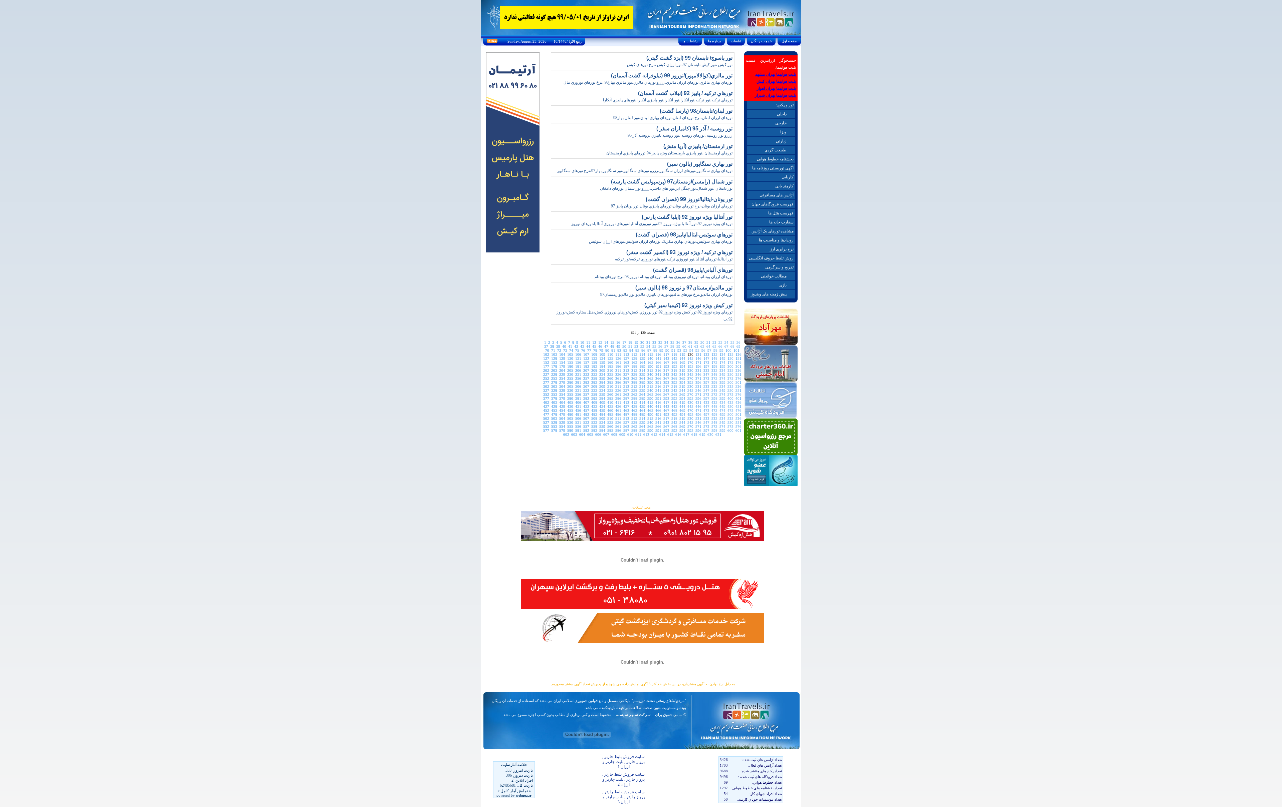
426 (738, 402)
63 (702, 346)
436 (618, 407)
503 (554, 419)
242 (666, 374)
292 (666, 382)
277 (546, 382)
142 (666, 358)
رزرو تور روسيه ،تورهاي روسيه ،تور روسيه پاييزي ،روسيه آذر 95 (680, 135)
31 (708, 342)
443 (674, 407)
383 (594, 398)
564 (642, 427)
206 (578, 370)
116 (658, 354)
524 (722, 419)
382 (586, 398)
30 (702, 342)
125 (730, 354)
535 (610, 423)
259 (602, 378)
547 (706, 423)
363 (634, 394)
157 (586, 362)
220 (690, 370)
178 (554, 366)
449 (722, 407)
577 (546, 431)
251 (738, 374)
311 (618, 386)
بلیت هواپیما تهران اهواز (776, 88)
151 (738, 358)
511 (618, 419)
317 (666, 386)
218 (674, 370)
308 (594, 386)
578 (554, 431)
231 (578, 374)
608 (614, 435)
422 (706, 402)
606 (598, 435)
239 (642, 374)
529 (562, 423)
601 (738, 431)
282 (586, 382)
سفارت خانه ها (781, 222)
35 (732, 342)
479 (562, 415)
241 (658, 374)
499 (722, 415)
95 (697, 350)
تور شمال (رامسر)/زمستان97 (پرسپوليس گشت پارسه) (671, 181)
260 (610, 378)
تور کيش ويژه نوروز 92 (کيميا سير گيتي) (688, 305)
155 (570, 362)
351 (738, 390)
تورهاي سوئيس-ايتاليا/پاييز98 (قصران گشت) (684, 234)
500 (730, 415)
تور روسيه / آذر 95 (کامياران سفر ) (694, 128)
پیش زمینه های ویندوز (769, 294)
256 (578, 378)
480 (570, 415)
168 (674, 362)
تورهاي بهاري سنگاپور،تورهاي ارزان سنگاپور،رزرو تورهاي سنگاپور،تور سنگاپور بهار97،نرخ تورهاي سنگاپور (644, 170)
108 (594, 354)
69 (738, 346)
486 (618, 415)
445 (690, 407)
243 (674, 374)
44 (588, 346)
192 (666, 366)
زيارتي (781, 141)
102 (546, 354)
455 (570, 411)
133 (594, 358)
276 (738, 378)
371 (698, 394)
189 (642, 366)
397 (706, 398)
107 (586, 354)
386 (618, 398)
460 (610, 411)
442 (666, 407)
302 (546, 386)
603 (574, 435)
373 (714, 394)
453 (554, 411)
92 (679, 350)
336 (618, 390)
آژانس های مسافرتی (777, 195)
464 (642, 411)
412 (626, 402)
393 (674, 398)
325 (730, 386)
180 (570, 366)
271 (698, 378)
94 (691, 350)
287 (626, 382)
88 (655, 350)
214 (642, 370)
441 (658, 407)
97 (709, 350)
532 (586, 423)
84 (631, 350)
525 (730, 419)
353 (554, 394)
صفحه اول (789, 41)
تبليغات (736, 41)
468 (674, 411)
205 (570, 370)
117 (666, 354)
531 (578, 423)
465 (650, 411)
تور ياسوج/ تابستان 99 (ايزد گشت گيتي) (689, 58)
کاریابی (788, 177)
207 (586, 370)
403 (554, 402)
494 (682, 415)
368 (674, 394)
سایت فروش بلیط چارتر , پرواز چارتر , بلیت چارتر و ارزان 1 (623, 761)
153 (554, 362)
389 (642, 398)
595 (690, 431)
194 (682, 366)
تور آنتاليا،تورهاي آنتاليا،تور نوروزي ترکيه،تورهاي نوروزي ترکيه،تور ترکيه (673, 259)
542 (666, 423)
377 (546, 398)
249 (722, 374)
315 (650, 386)
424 (722, 402)
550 (730, 423)
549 (722, 423)
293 (674, 382)
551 (738, 423)
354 (562, 394)
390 (650, 398)
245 (690, 374)
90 (667, 350)
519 (682, 419)
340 (650, 390)
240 (650, 374)
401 (738, 398)
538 (634, 423)
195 (690, 366)
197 (706, 366)
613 (654, 435)
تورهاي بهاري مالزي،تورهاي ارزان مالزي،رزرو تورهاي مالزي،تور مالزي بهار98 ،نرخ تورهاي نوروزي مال (648, 82)
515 (650, 419)
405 (570, 402)
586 (618, 431)
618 (694, 435)
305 (570, 386)
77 (589, 350)
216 (658, 370)
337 (626, 390)
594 (682, 431)
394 (682, 398)
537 (626, 423)
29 (696, 342)
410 (610, 402)
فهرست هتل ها (781, 213)
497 (706, 415)
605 (590, 435)
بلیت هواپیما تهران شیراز (775, 95)
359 (602, 394)
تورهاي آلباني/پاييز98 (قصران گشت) (692, 270)
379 (562, 398)
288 (634, 382)
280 (570, 382)
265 (650, 378)
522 (706, 419)
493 (674, 415)
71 (553, 350)
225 (730, 370)
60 (684, 346)
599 (722, 431)
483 (594, 415)
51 (630, 346)
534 (602, 423)
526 (738, 419)
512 (626, 419)
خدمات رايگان (761, 41)
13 (600, 342)
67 (726, 346)
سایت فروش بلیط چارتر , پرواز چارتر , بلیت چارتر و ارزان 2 (623, 779)
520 (690, 419)
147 (706, 358)
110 (610, 354)
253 (554, 378)
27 (684, 342)
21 (648, 342)
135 (610, 358)
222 (706, 370)
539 (642, 423)
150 (730, 358)
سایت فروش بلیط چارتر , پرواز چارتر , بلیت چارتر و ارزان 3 (623, 797)
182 (586, 366)
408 (594, 402)
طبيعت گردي (776, 150)
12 (594, 342)
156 (578, 362)
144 (682, 358)
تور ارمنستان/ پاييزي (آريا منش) (697, 146)
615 (670, 435)
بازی (783, 285)
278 (554, 382)
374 (722, 394)
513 (634, 419)
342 (666, 390)
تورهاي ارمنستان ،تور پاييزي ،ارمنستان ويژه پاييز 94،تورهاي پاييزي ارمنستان (669, 153)
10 (582, 342)
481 (578, 415)
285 (610, 382)
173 (714, 362)
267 (666, 378)
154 (562, 362)
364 (642, 394)
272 (706, 378)
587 (626, 431)
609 (622, 435)
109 (602, 354)
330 (570, 390)
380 (570, 398)
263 (634, 378)
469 (682, 411)
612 (646, 435)
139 (642, 358)
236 (618, 374)
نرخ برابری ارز (782, 249)
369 (682, 394)
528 (554, 423)
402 (546, 402)
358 (594, 394)
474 (722, 411)
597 (706, 431)
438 (634, 407)
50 (624, 346)
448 (714, 407)
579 (562, 431)
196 (698, 366)
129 (562, 358)
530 (570, 423)
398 (714, 398)
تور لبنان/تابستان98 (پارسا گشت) (696, 111)
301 (738, 382)
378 (554, 398)
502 (546, 419)
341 (658, 390)
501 (738, 415)
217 (666, 370)
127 (546, 358)
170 (690, 362)
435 (610, 407)
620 (710, 435)
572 (706, 427)
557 (586, 427)
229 (562, 374)
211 (618, 370)
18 (630, 342)
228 (554, 374)
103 (554, 354)
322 (706, 386)
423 (714, 402)
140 (650, 358)
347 (706, 390)
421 (698, 402)
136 (618, 358)
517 (666, 419)
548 (714, 423)
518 (674, 419)
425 (730, 402)
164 (642, 362)
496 (698, 415)
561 (618, 427)
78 (595, 350)
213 (634, 370)
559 (602, 427)
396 (698, 398)
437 (626, 407)
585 (610, 431)
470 (690, 411)
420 (690, 402)
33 (720, 342)
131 (578, 358)
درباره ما (714, 41)
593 (674, 431)
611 (638, 435)
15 (612, 342)
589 (642, 431)
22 (654, 342)
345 (690, 390)
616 (678, 435)
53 (642, 346)
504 (562, 419)
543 (674, 423)
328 (554, 390)
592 (666, 431)
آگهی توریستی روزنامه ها (773, 168)
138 (634, 358)
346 (698, 390)
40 (564, 346)
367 (666, 394)
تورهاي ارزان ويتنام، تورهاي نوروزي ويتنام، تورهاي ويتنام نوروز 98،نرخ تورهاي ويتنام (663, 276)
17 (624, 342)
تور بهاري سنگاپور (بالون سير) (699, 164)
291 (658, 382)
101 (736, 350)
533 (594, 423)
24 (666, 342)
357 (586, 394)
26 (678, 342)
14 (606, 342)
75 (577, 350)
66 (720, 346)
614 (662, 435)
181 (578, 366)
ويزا (783, 132)
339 (642, 390)
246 (698, 374)
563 (634, 427)
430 (570, 407)
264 (642, 378)
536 (618, 423)
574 (722, 427)
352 (546, 394)
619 (702, 435)
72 (559, 350)
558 (594, 427)
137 (626, 358)
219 (682, 370)
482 (586, 415)
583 (594, 431)
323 (714, 386)
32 (714, 342)
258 (594, 378)
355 (570, 394)
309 (602, 386)
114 (642, 354)
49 (618, 346)
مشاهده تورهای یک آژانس (773, 231)
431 (578, 407)
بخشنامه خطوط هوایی (775, 159)
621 (718, 435)
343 (674, 390)
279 (562, 382)
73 (565, 350)
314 (642, 386)
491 (658, 415)
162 (626, 362)
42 (576, 346)
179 (562, 366)
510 (610, 419)
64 (708, 346)
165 (650, 362)
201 (738, 366)
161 (618, 362)
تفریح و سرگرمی (779, 267)
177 (546, 366)
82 (619, 350)
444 (682, 407)
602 (566, 435)
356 (578, 394)
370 (690, 394)
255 (570, 378)
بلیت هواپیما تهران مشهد (775, 74)
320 (690, 386)
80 (607, 350)
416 (658, 402)
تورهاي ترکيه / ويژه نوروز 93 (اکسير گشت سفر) (679, 252)
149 (722, 358)
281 (578, 382)
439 (642, 407)
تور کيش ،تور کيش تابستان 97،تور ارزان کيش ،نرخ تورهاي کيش (679, 64)
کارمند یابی (784, 186)
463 (634, 411)
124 (722, 354)
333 (594, 390)
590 (650, 431)
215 (650, 370)
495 (690, 415)
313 (634, 386)
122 (706, 354)
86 (643, 350)
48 (612, 346)
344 (682, 390)
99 (721, 350)
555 (570, 427)
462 (626, 411)
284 (602, 382)
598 (714, 431)
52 (636, 346)
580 (570, 431)
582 (586, 431)
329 (562, 390)
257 (586, 378)
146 (698, 358)
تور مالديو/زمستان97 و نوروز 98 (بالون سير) (683, 287)
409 (602, 402)
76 (583, 350)
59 (678, 346)
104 (562, 354)
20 (642, 342)
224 (722, 370)
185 (610, 366)
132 (586, 358)
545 (690, 423)
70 (547, 350)
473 (714, 411)
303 (554, 386)
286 (618, 382)
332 (586, 390)
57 (666, 346)
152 (546, 362)
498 (714, 415)
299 (722, 382)
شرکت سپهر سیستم (633, 714)
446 (698, 407)
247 (706, 374)
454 (562, 411)
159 (602, 362)
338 (634, 390)
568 (674, 427)
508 (594, 419)
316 (658, 386)
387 (626, 398)
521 (698, 419)
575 (730, 427)
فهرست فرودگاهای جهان (773, 204)
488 (634, 415)
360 (610, 394)
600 (730, 431)
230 (570, 374)
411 (618, 402)
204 (562, 370)
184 (602, 366)
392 (666, 398)
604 (582, 435)
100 (728, 350)
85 (637, 350)
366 (658, 394)
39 (558, 346)
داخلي (782, 114)
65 (714, 346)
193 (674, 366)
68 (732, 346)
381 (578, 398)
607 (606, 435)
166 (658, 362)
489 (642, 415)
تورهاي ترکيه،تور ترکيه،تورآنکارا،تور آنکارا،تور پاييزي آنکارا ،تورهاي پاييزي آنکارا (667, 100)
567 (666, 427)
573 (714, 427)
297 (706, 382)
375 (730, 394)
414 (642, 402)
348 (714, 390)
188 (634, 366)
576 (738, 427)
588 (634, 431)
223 (714, 370)
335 (610, 390)
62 (696, 346)
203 (554, 370)
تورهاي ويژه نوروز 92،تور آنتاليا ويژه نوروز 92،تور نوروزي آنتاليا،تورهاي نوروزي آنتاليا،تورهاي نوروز (651, 223)
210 (610, 370)
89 (661, 350)
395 (690, 398)
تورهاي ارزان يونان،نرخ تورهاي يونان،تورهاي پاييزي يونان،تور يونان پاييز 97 (671, 206)
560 (610, 427)
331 (578, 390)
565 (650, 427)
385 (610, 398)
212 (626, 370)
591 (658, 431)
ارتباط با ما (690, 41)
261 (618, 378)
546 (698, 423)
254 (562, 378)
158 (594, 362)
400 (730, 398)
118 (674, 354)
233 (594, 374)
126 (738, 354)
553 (554, 427)
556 (578, 427)
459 (602, 411)
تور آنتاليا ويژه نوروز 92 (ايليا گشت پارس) (687, 217)
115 (650, 354)
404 (562, 402)
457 (586, 411)
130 (570, 358)
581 (578, 431)
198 (714, 366)
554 (562, 427)
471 (698, 411)
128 (554, 358)
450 (730, 407)
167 (666, 362)
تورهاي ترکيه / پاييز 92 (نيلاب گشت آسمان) (685, 93)
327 (546, 390)
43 (582, 346)
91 (673, 350)
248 (714, 374)
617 (686, 435)
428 (554, 407)
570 (690, 427)
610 (630, 435)
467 (666, 411)
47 (606, 346)
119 (682, 354)
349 (722, 390)
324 (722, 386)
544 (682, 423)
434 (602, 407)
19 (636, 342)
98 (715, 350)
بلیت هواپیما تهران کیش (776, 81)
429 (562, 407)
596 (698, 431)
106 (578, 354)
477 (546, 415)
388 (634, 398)
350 (730, 390)
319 (682, 386)
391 (658, 398)
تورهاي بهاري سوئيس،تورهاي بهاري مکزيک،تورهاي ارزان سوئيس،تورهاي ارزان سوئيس (660, 241)
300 (730, 382)
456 (578, 411)
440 (650, 407)
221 (698, 370)
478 (554, 415)
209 (602, 370)
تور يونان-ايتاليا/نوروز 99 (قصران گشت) (689, 199)
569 (682, 427)
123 (714, 354)
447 (706, 407)
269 (682, 378)
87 (649, 350)
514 (642, 419)
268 (674, 378)
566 (658, 427)
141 (658, 358)
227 (546, 374)
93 (685, 350)
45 (594, 346)
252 (546, 378)
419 (682, 402)
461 (618, 411)
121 (698, 354)
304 (562, 386)
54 (648, 346)
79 (601, 350)
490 (650, 415)
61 (690, 346)
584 (602, 431)
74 (571, 350)
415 (650, 402)
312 (626, 386)
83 (625, 350)
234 (602, 374)
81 (613, 350)
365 (650, 394)
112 (626, 354)
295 (690, 382)
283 (594, 382)
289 (642, 382)
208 (594, 370)
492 (666, 415)
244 (682, 374)
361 (618, 394)
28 (690, 342)
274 (722, 378)
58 (672, 346)
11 (588, 342)
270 (690, 378)
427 (546, 407)
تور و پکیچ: (785, 105)
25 (672, 342)
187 (626, 366)
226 (738, 370)
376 (738, 394)
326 (738, 386)
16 (618, 342)
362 (626, 394)
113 (634, 354)
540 (650, 423)
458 (594, 411)
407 (586, 402)
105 (570, 354)
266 (658, 378)
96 (703, 350)
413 (634, 402)
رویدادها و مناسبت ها (776, 240)
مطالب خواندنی (774, 276)
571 (698, 427)
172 (706, 362)
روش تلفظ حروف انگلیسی (771, 258)
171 (698, 362)
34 (726, 342)
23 (660, 342)
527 (546, 423)
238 (634, 374)
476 (738, 411)
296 (698, 382)
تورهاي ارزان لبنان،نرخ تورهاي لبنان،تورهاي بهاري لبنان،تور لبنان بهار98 (672, 117)
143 (674, 358)
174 (722, 362)
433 (594, 407)
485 (610, 415)
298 (714, 382)
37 (546, 346)
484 (602, 415)
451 (738, 407)
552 (546, 427)
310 (610, 386)
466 (658, 411)
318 (674, 386)
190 (650, 366)
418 (674, 402)
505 (570, 419)
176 (738, 362)
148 (714, 358)
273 (714, 378)
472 (706, 411)
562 (626, 427)
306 (578, 386)
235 (610, 374)
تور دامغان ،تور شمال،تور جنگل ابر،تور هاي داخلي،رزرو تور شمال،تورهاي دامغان (666, 188)
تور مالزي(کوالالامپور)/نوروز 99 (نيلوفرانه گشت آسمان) (671, 75)
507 (586, 419)
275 (730, 378)
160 (610, 362)
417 (666, 402)
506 (578, 419)
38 (552, 346)
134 (602, 358)
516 (658, 419)
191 (658, 366)
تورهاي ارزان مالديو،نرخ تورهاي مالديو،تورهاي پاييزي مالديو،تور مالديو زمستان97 (666, 294)
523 (714, 419)
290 (650, 382)
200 (730, 366)
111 (618, 354)
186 (618, 366)
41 (570, 346)
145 (690, 358)
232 (586, 374)
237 (626, 374)
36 (738, 342)
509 (602, 419)
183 (594, 366)
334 (602, 390)
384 (602, 398)
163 (634, 362)
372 (706, 394)
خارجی (781, 123)
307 (586, 386)
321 (698, 386)
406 (578, 402)
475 (730, 411)
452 (546, 411)
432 (586, 407)
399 (722, 398)
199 (722, 366)
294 (682, 382)
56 (660, 346)
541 (658, 423)
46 (600, 346)
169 (682, 362)
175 (730, 362)
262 (626, 378)
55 (654, 346)
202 (546, 370)
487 (626, 415)
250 (730, 374)
